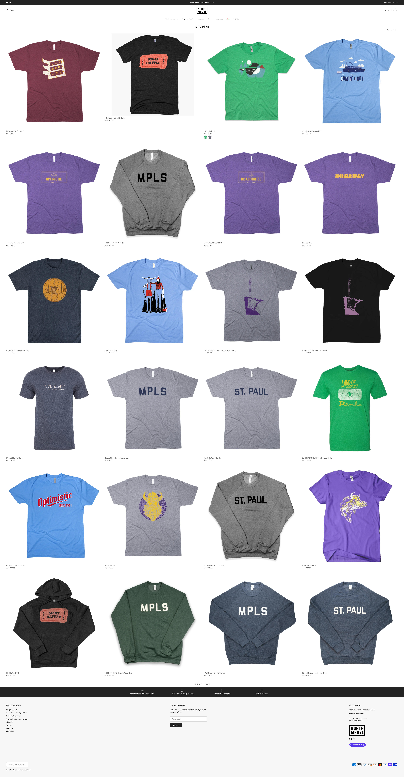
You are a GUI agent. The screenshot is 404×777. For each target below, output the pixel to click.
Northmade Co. (15, 769)
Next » (207, 684)
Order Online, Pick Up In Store (16, 713)
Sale (228, 19)
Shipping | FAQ (11, 710)
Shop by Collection (188, 19)
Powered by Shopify (25, 769)
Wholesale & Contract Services (16, 719)
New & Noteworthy (171, 19)
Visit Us (236, 19)
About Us (9, 728)
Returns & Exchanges (13, 716)
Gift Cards (9, 722)
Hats (209, 19)
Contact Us (10, 731)
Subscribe (176, 725)
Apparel (200, 19)
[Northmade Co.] (202, 10)
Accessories (219, 19)
